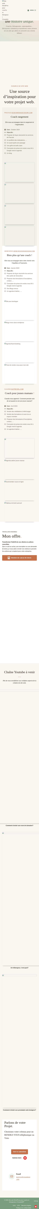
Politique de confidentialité (23, 1208)
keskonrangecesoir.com (22, 113)
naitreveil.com (17, 389)
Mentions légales (26, 1205)
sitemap (36, 1201)
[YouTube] (36, 1206)
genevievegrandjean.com (24, 251)
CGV (18, 1205)
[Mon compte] (28, 10)
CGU (14, 1205)
